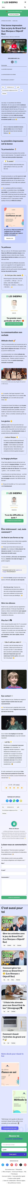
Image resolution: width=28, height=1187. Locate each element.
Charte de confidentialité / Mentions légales (14, 1180)
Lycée (18, 87)
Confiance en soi (10, 87)
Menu (3, 7)
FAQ (25, 1171)
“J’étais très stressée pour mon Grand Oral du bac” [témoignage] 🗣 (14, 1005)
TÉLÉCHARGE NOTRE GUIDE (10, 1128)
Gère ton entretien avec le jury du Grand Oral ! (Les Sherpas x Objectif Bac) (14, 937)
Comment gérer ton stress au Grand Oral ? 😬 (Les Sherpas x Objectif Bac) (13, 972)
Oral (21, 90)
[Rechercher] (25, 7)
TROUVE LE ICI (9, 238)
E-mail (3, 870)
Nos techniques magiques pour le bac (9, 90)
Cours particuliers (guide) (18, 1176)
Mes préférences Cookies (14, 1183)
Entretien (9, 945)
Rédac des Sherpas (14, 828)
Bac (3, 87)
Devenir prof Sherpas (17, 1171)
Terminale (4, 93)
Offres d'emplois (7, 1171)
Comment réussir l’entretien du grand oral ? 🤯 (14, 1037)
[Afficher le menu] (25, 2)
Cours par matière (6, 1176)
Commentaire (5, 877)
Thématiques (14, 1174)
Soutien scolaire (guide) (14, 1178)
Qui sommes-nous (9, 1169)
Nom (3, 863)
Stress (12, 979)
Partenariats (19, 1169)
